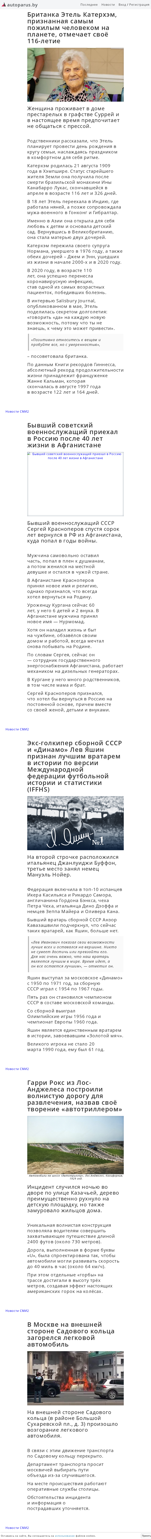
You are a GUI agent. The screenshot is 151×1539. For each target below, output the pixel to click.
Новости (108, 5)
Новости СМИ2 (17, 411)
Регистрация (139, 5)
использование (65, 1535)
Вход (122, 5)
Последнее (89, 5)
